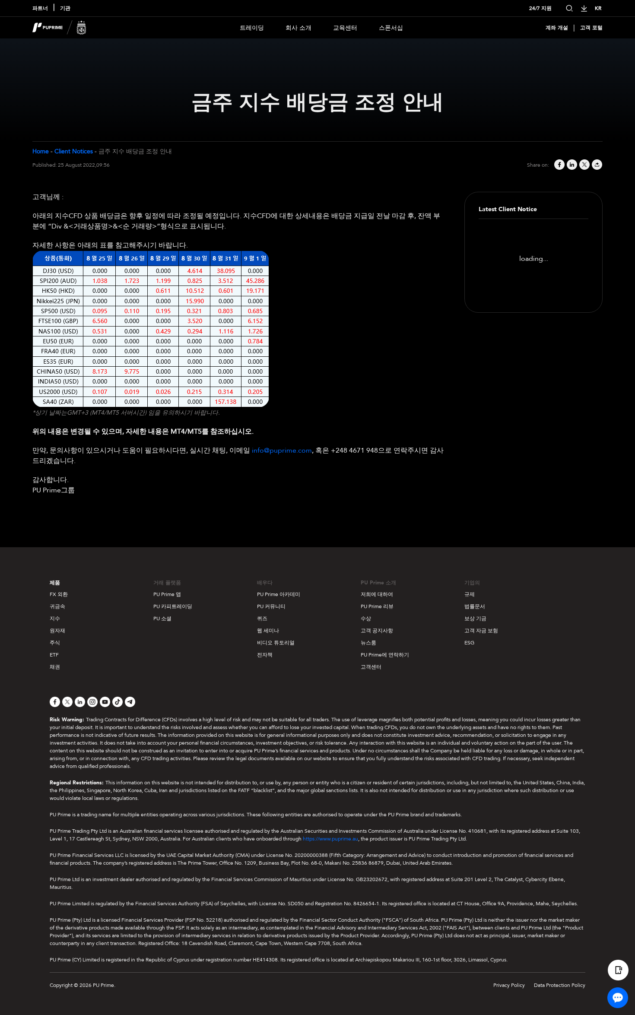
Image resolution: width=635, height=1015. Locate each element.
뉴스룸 (368, 642)
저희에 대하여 (377, 594)
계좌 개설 (557, 27)
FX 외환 (59, 594)
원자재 (57, 630)
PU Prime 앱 (167, 594)
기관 (65, 8)
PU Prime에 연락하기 (385, 654)
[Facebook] (558, 165)
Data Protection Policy (559, 985)
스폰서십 (391, 28)
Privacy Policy (509, 985)
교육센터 (345, 28)
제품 (55, 582)
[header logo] (59, 27)
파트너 (40, 8)
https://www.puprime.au (330, 838)
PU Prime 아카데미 (278, 594)
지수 (55, 618)
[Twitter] (584, 165)
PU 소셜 (162, 618)
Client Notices (73, 151)
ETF (54, 654)
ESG (469, 642)
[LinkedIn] (571, 165)
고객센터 (371, 666)
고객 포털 (591, 27)
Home (40, 151)
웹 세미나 (268, 630)
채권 (55, 666)
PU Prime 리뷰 (377, 606)
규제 (469, 594)
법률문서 (474, 606)
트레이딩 (252, 28)
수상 (366, 618)
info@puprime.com (282, 450)
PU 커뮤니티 (271, 606)
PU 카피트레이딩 (172, 606)
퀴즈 (262, 618)
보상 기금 (475, 618)
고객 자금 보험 (481, 630)
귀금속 (57, 606)
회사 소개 (298, 28)
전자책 (265, 654)
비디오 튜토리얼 (276, 642)
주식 (55, 642)
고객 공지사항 (377, 630)
